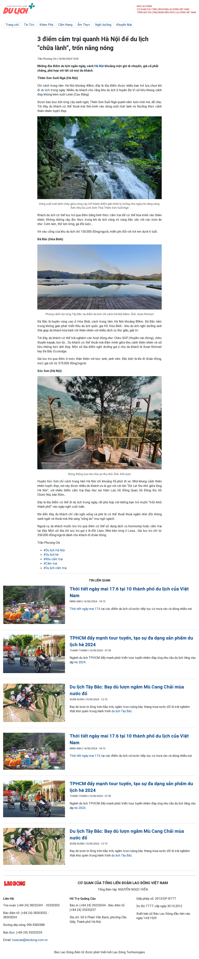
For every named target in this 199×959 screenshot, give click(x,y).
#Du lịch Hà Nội (54, 550)
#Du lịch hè (51, 554)
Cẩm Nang (65, 25)
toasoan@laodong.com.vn (30, 940)
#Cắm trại (50, 563)
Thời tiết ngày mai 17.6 (85, 609)
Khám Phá (46, 25)
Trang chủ (12, 25)
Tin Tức (29, 25)
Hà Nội (99, 66)
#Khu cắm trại (53, 559)
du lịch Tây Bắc (121, 711)
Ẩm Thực (83, 25)
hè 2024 (79, 662)
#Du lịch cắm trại (55, 568)
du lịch (45, 90)
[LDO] (34, 605)
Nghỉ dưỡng (103, 25)
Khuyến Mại (124, 25)
